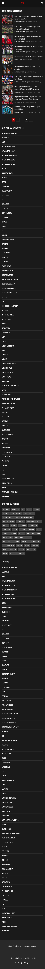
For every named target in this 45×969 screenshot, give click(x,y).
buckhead (22, 525)
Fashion (5, 248)
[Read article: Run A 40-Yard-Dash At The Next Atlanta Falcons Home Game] (7, 19)
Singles (5, 426)
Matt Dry (19, 59)
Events (5, 244)
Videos (5, 488)
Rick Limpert (20, 72)
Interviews (6, 319)
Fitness (5, 262)
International (8, 315)
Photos (5, 412)
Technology (7, 452)
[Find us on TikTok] (27, 963)
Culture (5, 231)
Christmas (6, 529)
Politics (5, 417)
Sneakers (6, 430)
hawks (17, 541)
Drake (15, 529)
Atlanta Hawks (8, 160)
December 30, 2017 (32, 32)
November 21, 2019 (32, 21)
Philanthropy (8, 408)
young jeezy (19, 553)
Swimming (6, 448)
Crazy (4, 222)
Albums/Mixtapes (9, 133)
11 (41, 21)
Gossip (5, 297)
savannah (13, 549)
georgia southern (33, 533)
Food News (6, 266)
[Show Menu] (3, 3)
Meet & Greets (8, 346)
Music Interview (9, 364)
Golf (29, 537)
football (5, 533)
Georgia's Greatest (10, 293)
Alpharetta (15, 509)
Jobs (4, 324)
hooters (24, 541)
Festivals (6, 253)
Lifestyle (6, 333)
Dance (4, 235)
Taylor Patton (20, 112)
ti (34, 549)
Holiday (5, 310)
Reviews (5, 421)
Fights (5, 257)
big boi (5, 525)
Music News (7, 368)
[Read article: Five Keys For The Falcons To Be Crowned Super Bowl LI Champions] (7, 89)
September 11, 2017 (30, 59)
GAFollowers (20, 42)
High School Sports (11, 306)
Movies (5, 355)
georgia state (7, 537)
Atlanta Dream (8, 151)
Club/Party (7, 191)
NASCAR (35, 545)
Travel (5, 465)
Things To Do (7, 457)
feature (31, 529)
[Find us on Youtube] (25, 963)
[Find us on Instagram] (21, 963)
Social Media (7, 434)
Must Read (6, 377)
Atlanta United (8, 164)
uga (11, 553)
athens (36, 509)
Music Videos (7, 372)
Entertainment (8, 240)
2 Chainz (6, 509)
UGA (3, 474)
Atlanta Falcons (9, 155)
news (5, 549)
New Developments (10, 386)
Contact (33, 946)
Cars (4, 182)
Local (4, 341)
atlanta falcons (29, 513)
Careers (26, 946)
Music (4, 359)
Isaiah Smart (34, 541)
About (10, 946)
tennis (29, 549)
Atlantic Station (8, 521)
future (13, 533)
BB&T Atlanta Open (33, 521)
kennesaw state (8, 545)
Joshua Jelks (20, 21)
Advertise (18, 946)
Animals (5, 138)
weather (5, 496)
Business (6, 178)
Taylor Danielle (21, 82)
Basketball (20, 521)
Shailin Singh (20, 92)
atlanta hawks (7, 517)
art (23, 509)
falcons (23, 529)
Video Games (7, 483)
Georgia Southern (10, 279)
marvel (19, 545)
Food (38, 529)
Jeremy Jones (20, 32)
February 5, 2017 (32, 92)
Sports (5, 439)
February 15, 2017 (33, 82)
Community (7, 213)
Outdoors (6, 395)
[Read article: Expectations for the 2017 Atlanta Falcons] (7, 59)
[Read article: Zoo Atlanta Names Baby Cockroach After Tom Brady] (7, 79)
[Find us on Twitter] (19, 963)
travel (5, 553)
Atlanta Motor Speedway (24, 517)
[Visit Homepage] (22, 3)
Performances (8, 403)
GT (3, 302)
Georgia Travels (9, 288)
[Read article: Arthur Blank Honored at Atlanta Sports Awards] (7, 69)
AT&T (29, 509)
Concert (5, 217)
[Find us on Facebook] (15, 963)
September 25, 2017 (33, 52)
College (5, 195)
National (6, 381)
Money (4, 350)
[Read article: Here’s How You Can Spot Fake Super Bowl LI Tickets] (7, 110)
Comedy (5, 208)
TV (3, 470)
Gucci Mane (7, 541)
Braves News (7, 173)
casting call (33, 525)
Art (3, 142)
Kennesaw (6, 328)
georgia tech (20, 537)
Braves (13, 525)
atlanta (5, 513)
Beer (4, 169)
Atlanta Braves (8, 147)
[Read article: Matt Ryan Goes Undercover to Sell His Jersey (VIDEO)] (7, 39)
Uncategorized (8, 479)
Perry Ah (19, 102)
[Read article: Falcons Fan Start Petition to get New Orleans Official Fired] (7, 29)
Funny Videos (7, 271)
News (4, 390)
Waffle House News (10, 492)
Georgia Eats (7, 275)
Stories (5, 443)
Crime (4, 226)
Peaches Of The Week (11, 399)
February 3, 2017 (29, 102)
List (3, 337)
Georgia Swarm (8, 284)
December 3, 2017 (32, 42)
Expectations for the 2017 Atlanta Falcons (28, 56)
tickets (5, 461)
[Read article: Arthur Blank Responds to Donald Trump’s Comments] (7, 49)
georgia (21, 533)
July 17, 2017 (30, 72)
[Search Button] (42, 3)
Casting (5, 186)
